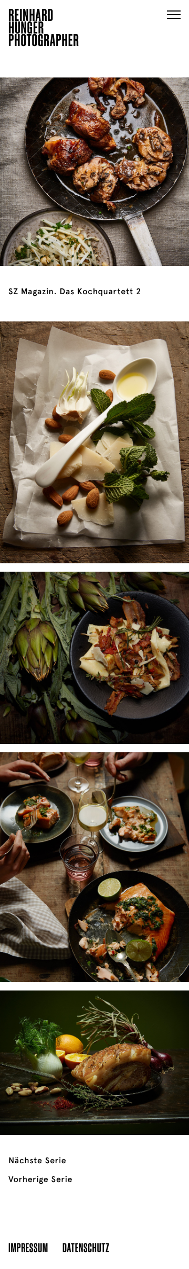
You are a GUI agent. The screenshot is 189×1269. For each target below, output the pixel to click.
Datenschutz (85, 1247)
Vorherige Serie (40, 1179)
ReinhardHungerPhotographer (43, 29)
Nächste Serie (37, 1160)
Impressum (28, 1247)
